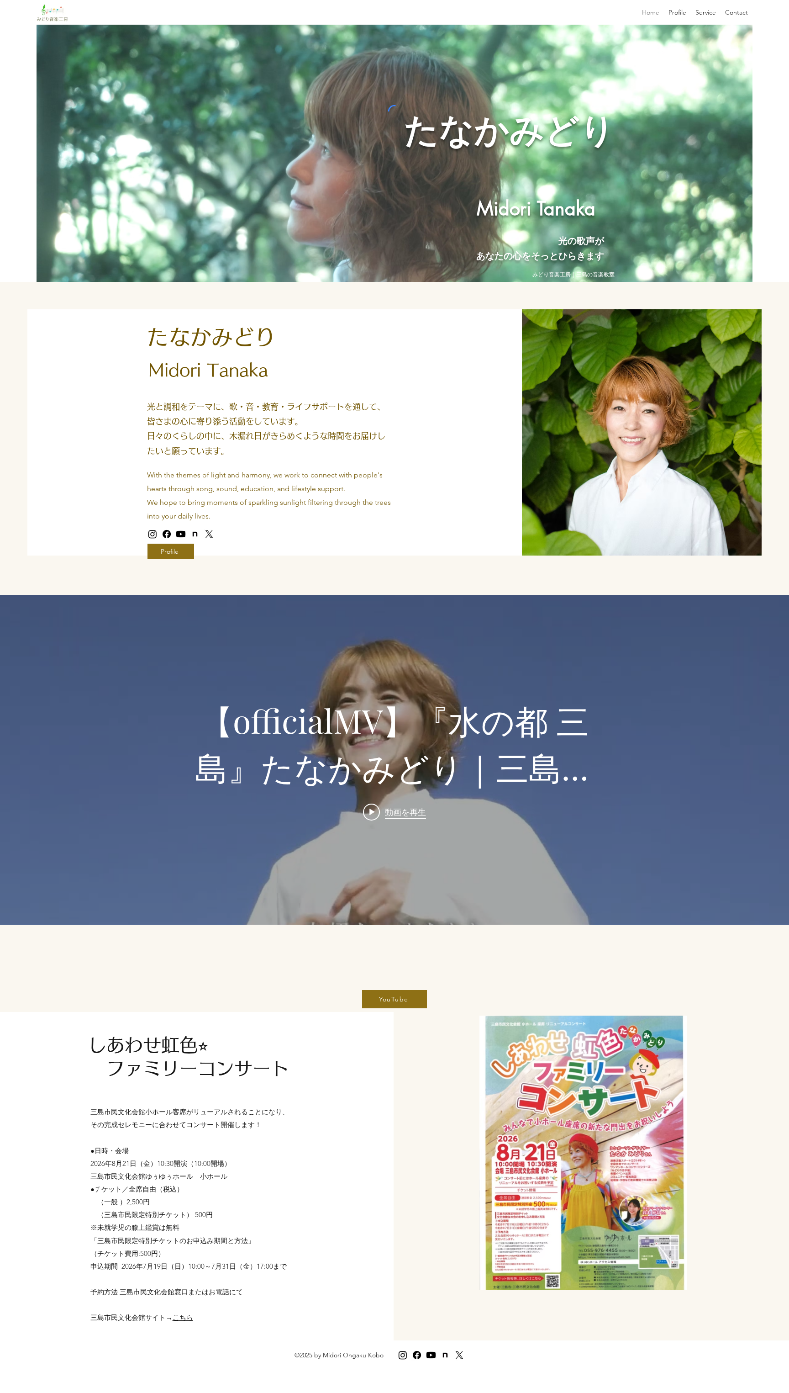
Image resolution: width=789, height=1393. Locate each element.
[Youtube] (180, 534)
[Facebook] (166, 534)
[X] (209, 534)
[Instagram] (152, 534)
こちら (183, 1317)
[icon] (194, 534)
